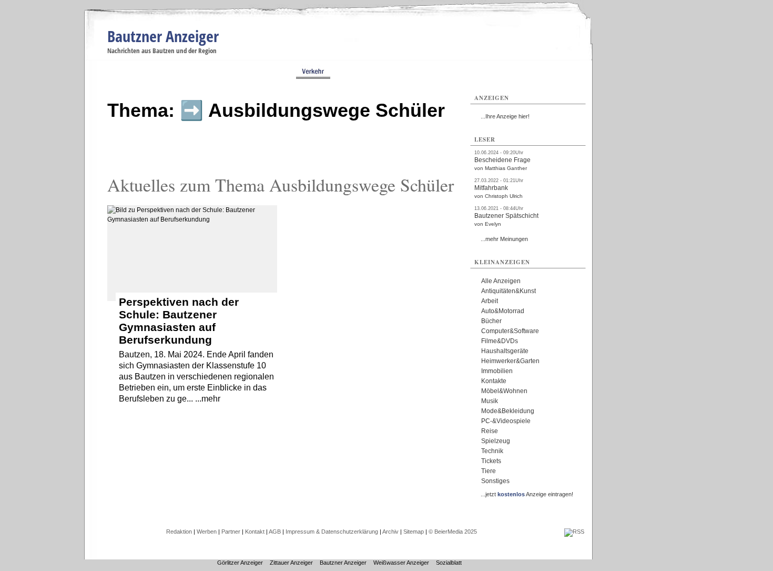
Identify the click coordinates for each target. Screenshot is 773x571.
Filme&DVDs (499, 341)
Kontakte (493, 381)
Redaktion (179, 531)
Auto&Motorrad (502, 311)
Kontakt (255, 531)
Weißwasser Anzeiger (401, 562)
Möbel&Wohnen (504, 391)
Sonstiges (495, 481)
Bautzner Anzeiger (163, 36)
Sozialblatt (449, 562)
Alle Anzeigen (501, 281)
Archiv (390, 531)
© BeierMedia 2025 (453, 531)
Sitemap (413, 531)
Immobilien (497, 371)
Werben (207, 531)
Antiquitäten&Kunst (508, 291)
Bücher (491, 321)
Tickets (491, 461)
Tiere (488, 471)
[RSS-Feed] (574, 531)
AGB (275, 531)
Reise (489, 431)
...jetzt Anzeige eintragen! (527, 494)
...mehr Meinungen (504, 239)
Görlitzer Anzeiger (240, 562)
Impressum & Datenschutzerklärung (332, 531)
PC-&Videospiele (506, 421)
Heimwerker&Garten (510, 361)
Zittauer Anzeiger (291, 562)
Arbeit (489, 301)
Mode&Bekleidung (507, 411)
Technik (492, 451)
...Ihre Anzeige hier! (505, 116)
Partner (230, 531)
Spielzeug (495, 441)
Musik (489, 401)
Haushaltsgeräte (504, 351)
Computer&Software (510, 331)
